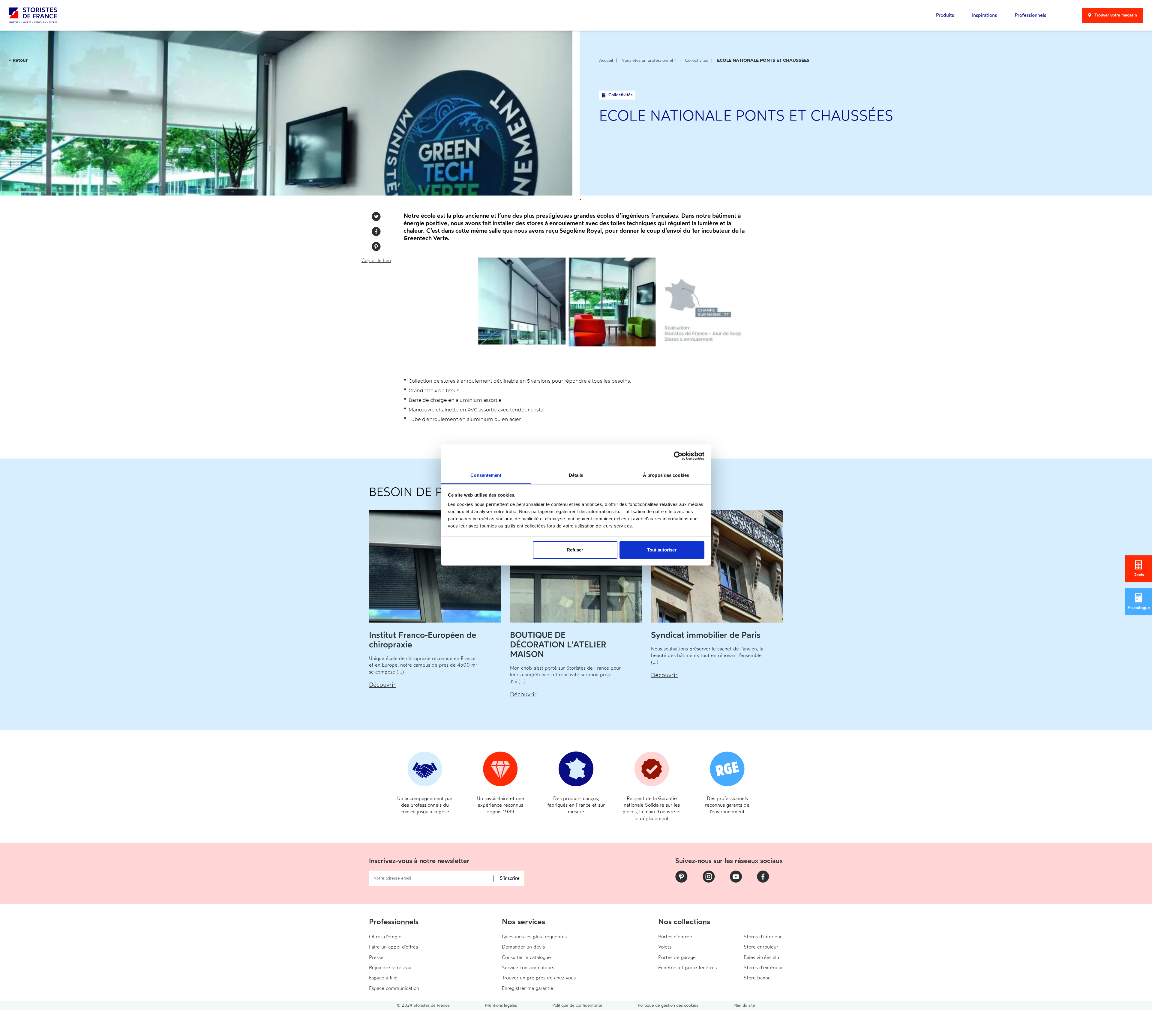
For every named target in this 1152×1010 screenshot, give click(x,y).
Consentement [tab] (485, 475)
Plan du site (744, 1005)
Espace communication (394, 988)
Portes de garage (677, 957)
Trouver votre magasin (1115, 15)
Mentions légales (501, 1005)
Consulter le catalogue (526, 957)
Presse (376, 957)
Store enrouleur (761, 947)
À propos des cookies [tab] (666, 475)
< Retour (18, 60)
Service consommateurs (528, 967)
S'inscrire (510, 878)
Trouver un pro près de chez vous (539, 978)
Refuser (575, 549)
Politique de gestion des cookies (668, 1005)
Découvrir (382, 684)
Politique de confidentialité (577, 1005)
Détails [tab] (576, 475)
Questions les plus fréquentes (534, 937)
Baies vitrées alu (761, 957)
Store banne (757, 978)
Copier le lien (376, 260)
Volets (664, 947)
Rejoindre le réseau (390, 967)
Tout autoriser (661, 549)
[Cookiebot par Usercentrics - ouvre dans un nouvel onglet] (678, 455)
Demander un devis (523, 947)
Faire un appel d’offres (393, 947)
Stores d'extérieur (763, 967)
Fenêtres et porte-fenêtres (687, 967)
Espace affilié (383, 978)
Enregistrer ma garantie (527, 988)
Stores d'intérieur (763, 937)
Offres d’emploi (386, 937)
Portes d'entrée (675, 937)
